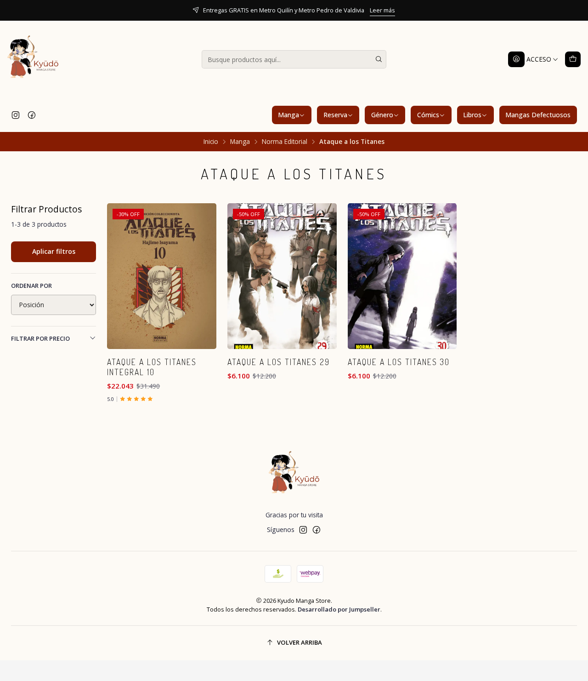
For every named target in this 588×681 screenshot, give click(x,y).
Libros (472, 114)
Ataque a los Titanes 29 (278, 362)
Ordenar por (31, 285)
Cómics (428, 114)
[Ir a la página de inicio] (33, 59)
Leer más (382, 10)
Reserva (335, 114)
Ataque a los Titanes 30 (399, 362)
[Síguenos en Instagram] (15, 114)
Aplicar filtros (53, 251)
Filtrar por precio (40, 338)
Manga (288, 114)
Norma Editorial (284, 141)
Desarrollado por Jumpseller (339, 609)
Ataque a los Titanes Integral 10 (152, 367)
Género (382, 114)
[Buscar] (378, 59)
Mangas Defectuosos (538, 114)
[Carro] (572, 59)
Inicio (211, 141)
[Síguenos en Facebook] (31, 114)
